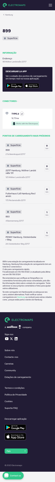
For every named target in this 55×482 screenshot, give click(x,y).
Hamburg (21, 297)
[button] (50, 5)
